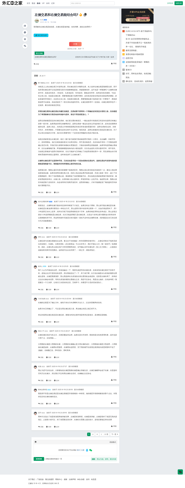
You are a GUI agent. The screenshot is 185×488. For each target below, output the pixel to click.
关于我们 (31, 479)
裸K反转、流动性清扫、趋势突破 (139, 81)
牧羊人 (40, 266)
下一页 (113, 434)
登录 (78, 450)
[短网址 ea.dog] (12, 3)
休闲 (48, 3)
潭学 (39, 237)
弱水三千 (41, 331)
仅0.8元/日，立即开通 (138, 19)
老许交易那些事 (43, 201)
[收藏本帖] (25, 39)
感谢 (65, 479)
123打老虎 (41, 299)
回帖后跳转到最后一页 (54, 459)
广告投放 (40, 479)
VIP (43, 3)
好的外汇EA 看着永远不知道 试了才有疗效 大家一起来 (94, 57)
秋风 (41, 20)
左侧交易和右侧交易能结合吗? (45, 57)
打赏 (75, 44)
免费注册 (179, 3)
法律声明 (72, 479)
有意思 (93, 479)
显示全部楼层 (78, 83)
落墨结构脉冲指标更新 (135, 54)
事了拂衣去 (42, 83)
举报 (114, 63)
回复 (37, 64)
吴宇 (39, 413)
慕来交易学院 (42, 389)
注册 (82, 450)
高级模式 (113, 442)
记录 (53, 3)
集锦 (38, 3)
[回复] (25, 32)
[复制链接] (85, 15)
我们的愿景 (49, 479)
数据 (33, 3)
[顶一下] (25, 25)
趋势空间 (129, 58)
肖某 (39, 366)
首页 (28, 3)
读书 (88, 479)
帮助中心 (58, 479)
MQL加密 (80, 479)
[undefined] (87, 450)
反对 (57, 192)
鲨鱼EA (129, 70)
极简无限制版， (132, 50)
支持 (49, 192)
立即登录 (170, 3)
